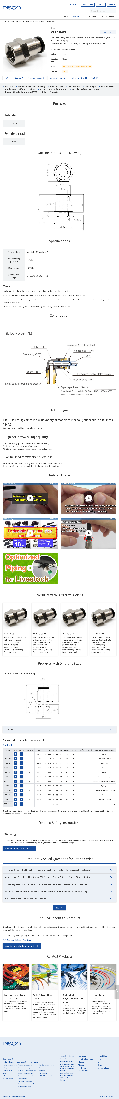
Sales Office (111, 16)
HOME (65, 16)
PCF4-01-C (8, 777)
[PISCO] (12, 7)
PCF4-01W (8, 786)
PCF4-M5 (7, 754)
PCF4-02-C (8, 799)
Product (75, 16)
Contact (101, 4)
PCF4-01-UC (7, 781)
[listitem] (8, 745)
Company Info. (87, 4)
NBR (65, 71)
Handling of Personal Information (14, 1096)
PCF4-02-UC (7, 804)
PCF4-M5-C (8, 758)
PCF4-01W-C (8, 790)
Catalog (92, 16)
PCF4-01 (7, 772)
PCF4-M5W (8, 763)
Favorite (112, 4)
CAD (84, 16)
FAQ (101, 16)
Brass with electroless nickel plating (77, 66)
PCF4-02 (7, 795)
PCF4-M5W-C (8, 767)
